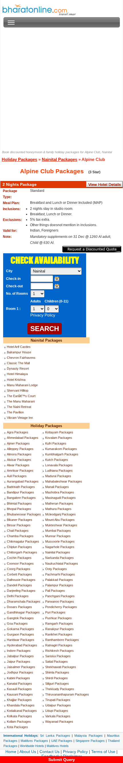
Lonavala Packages (59, 465)
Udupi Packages (56, 710)
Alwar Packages (18, 465)
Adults (35, 301)
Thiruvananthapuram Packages (67, 694)
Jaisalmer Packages (21, 667)
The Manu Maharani (21, 401)
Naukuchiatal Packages (61, 563)
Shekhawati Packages (60, 667)
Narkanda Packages (59, 557)
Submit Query (61, 759)
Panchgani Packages (60, 596)
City (9, 271)
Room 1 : (13, 309)
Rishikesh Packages (59, 650)
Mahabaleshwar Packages (63, 481)
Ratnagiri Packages (58, 645)
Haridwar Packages (20, 640)
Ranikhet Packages (58, 634)
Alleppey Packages (20, 449)
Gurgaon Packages (20, 634)
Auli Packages (17, 476)
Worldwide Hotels (32, 746)
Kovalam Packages (58, 437)
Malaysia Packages (88, 735)
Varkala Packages (57, 716)
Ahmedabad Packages (22, 437)
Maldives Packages (34, 740)
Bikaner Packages (19, 519)
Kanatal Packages (19, 683)
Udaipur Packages (58, 705)
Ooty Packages (56, 569)
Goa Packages (17, 623)
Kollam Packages (19, 721)
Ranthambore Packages (62, 640)
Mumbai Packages (58, 530)
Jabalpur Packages (20, 656)
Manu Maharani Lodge (22, 385)
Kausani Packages (20, 694)
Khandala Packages (21, 705)
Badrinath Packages (21, 487)
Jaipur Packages (18, 661)
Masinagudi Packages (60, 497)
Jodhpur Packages (20, 672)
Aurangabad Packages (23, 481)
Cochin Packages (19, 557)
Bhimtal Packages (19, 503)
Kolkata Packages (19, 716)
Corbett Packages (19, 574)
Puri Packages (55, 612)
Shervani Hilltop (17, 390)
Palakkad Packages (59, 579)
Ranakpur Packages (59, 629)
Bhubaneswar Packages (24, 514)
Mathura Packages (58, 509)
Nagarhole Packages (59, 547)
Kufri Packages (55, 443)
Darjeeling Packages (21, 590)
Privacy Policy (75, 751)
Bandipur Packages (20, 492)
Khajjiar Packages (19, 700)
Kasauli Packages (19, 689)
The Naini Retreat (19, 407)
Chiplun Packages (19, 547)
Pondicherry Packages (61, 607)
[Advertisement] (61, 88)
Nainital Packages (59, 159)
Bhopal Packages (19, 509)
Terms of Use (103, 751)
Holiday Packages (19, 159)
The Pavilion (15, 412)
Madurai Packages (58, 476)
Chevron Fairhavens (21, 357)
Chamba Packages (20, 536)
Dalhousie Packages (21, 579)
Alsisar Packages (19, 459)
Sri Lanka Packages (55, 735)
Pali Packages (55, 590)
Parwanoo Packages (59, 601)
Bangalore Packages (21, 497)
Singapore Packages (90, 740)
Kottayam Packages (59, 432)
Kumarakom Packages (61, 449)
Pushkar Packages (58, 618)
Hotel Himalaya (17, 374)
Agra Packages (17, 432)
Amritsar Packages (20, 470)
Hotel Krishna (16, 379)
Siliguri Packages (57, 683)
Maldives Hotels (58, 746)
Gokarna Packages (20, 629)
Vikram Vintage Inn (20, 417)
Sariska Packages (58, 656)
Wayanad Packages (59, 721)
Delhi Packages (18, 596)
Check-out (14, 286)
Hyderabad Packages (22, 645)
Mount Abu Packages (60, 519)
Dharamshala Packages (23, 601)
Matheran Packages (59, 503)
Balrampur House (19, 352)
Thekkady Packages (59, 689)
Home (10, 751)
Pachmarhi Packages (60, 574)
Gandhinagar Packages (23, 612)
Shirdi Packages (56, 678)
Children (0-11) (56, 301)
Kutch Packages (56, 459)
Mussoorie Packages (60, 541)
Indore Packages (19, 650)
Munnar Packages (58, 536)
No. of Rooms (17, 294)
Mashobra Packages (59, 492)
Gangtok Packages (20, 618)
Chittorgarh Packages (22, 552)
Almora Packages (19, 454)
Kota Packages (17, 727)
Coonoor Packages (20, 563)
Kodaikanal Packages (22, 710)
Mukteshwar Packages (61, 525)
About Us (27, 751)
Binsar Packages (19, 525)
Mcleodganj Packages (60, 514)
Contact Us (49, 751)
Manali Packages (57, 487)
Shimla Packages (57, 672)
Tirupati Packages (57, 700)
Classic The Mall (18, 363)
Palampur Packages (59, 585)
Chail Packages (18, 530)
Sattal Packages (56, 661)
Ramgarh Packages (59, 623)
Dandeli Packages (19, 585)
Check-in (13, 279)
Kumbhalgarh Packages (61, 454)
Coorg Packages (18, 569)
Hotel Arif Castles (19, 346)
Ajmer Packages (18, 443)
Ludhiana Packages (59, 470)
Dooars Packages (19, 607)
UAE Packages (62, 740)
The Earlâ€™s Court (21, 396)
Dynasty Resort (18, 368)
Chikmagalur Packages (23, 541)
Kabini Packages (18, 678)
